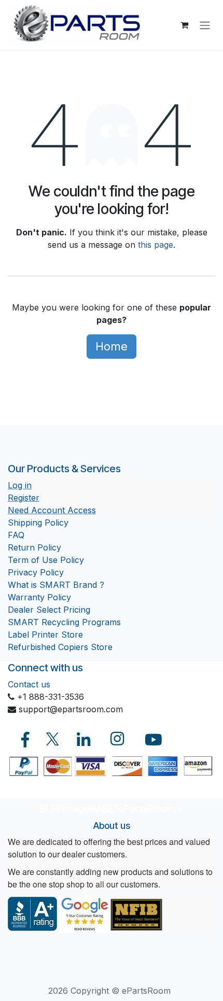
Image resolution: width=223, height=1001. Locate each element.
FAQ (16, 535)
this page (155, 244)
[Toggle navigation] (204, 25)
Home (111, 346)
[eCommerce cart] (184, 25)
